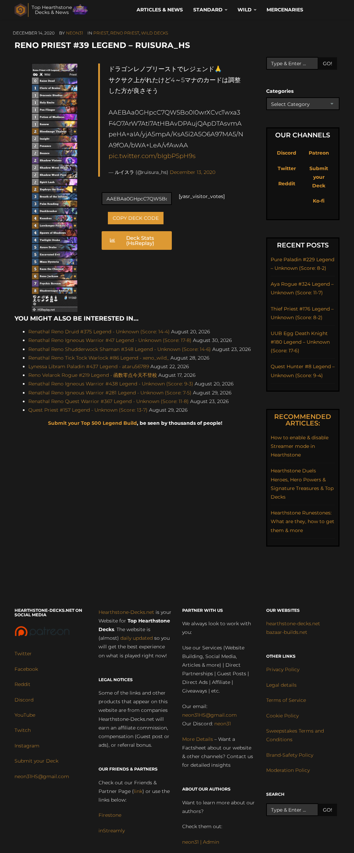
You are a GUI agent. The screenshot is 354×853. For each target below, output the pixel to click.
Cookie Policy (282, 716)
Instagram (27, 746)
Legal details (281, 685)
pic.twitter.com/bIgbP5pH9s (152, 155)
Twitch (23, 730)
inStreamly (112, 830)
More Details (197, 739)
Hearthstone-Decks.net (126, 612)
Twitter (287, 168)
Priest (101, 33)
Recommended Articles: (302, 420)
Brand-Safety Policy (289, 755)
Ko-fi (319, 201)
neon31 (74, 33)
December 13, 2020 (192, 172)
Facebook (26, 669)
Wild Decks (154, 33)
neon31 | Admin (200, 842)
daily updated (136, 638)
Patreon (319, 153)
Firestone (110, 815)
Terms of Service (286, 700)
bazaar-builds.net (286, 632)
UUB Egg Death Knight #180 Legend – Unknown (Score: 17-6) (300, 342)
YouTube (25, 715)
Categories (280, 91)
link (138, 791)
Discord (286, 153)
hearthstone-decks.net (293, 623)
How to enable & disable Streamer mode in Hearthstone (299, 446)
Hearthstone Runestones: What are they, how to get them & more (302, 521)
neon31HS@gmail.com (42, 776)
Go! (327, 63)
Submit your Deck (318, 177)
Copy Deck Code (136, 218)
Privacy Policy (282, 669)
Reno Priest (124, 33)
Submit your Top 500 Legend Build (92, 423)
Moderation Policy (288, 770)
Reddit (286, 183)
